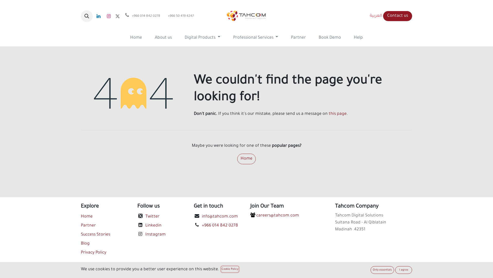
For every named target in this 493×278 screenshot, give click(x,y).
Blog (85, 243)
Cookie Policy (230, 269)
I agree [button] (403, 270)
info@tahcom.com (220, 216)
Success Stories (95, 234)
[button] (87, 16)
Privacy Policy (93, 252)
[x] (117, 16)
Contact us (397, 16)
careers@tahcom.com (277, 215)
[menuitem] (136, 38)
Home (246, 159)
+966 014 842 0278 (220, 225)
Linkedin (153, 225)
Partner (88, 225)
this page (338, 114)
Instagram (155, 234)
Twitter (152, 216)
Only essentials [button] (382, 270)
